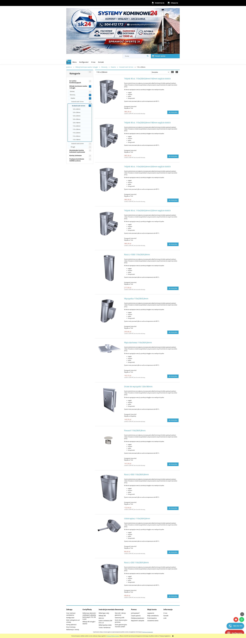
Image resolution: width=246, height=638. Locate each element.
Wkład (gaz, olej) (104, 613)
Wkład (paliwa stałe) (105, 625)
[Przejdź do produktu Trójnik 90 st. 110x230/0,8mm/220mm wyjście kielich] (109, 224)
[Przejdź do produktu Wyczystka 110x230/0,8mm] (109, 312)
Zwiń (90, 71)
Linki (164, 618)
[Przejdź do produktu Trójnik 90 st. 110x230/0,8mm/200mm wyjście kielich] (109, 180)
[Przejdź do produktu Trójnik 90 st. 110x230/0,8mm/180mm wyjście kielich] (109, 136)
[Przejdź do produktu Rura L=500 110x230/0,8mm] (109, 488)
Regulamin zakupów (137, 620)
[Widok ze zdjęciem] (172, 72)
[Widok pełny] (176, 72)
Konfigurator (70, 618)
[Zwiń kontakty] (242, 614)
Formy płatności (71, 625)
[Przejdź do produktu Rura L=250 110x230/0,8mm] (109, 574)
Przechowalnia (152, 618)
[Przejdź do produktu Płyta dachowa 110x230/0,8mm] (109, 348)
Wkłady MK (102, 615)
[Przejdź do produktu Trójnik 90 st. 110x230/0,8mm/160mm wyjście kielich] (109, 92)
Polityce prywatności (147, 632)
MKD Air (101, 618)
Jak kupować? (135, 613)
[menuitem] (74, 62)
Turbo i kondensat (104, 627)
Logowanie (150, 613)
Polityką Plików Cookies (113, 636)
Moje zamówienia (153, 615)
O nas (165, 613)
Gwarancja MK (119, 618)
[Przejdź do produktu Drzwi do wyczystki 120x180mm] (109, 400)
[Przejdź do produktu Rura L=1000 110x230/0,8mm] (109, 268)
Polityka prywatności (137, 618)
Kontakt (165, 615)
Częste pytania (135, 615)
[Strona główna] (123, 30)
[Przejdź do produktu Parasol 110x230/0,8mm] (109, 439)
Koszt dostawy (70, 627)
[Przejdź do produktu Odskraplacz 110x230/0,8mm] (109, 527)
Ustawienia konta (152, 620)
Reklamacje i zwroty (72, 629)
